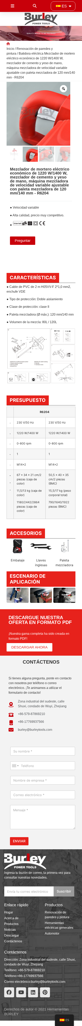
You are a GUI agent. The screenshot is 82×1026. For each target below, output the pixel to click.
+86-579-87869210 (31, 970)
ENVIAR (19, 841)
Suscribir (64, 891)
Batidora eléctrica (31, 53)
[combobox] (15, 766)
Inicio (10, 48)
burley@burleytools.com (48, 981)
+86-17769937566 (30, 976)
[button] (34, 6)
